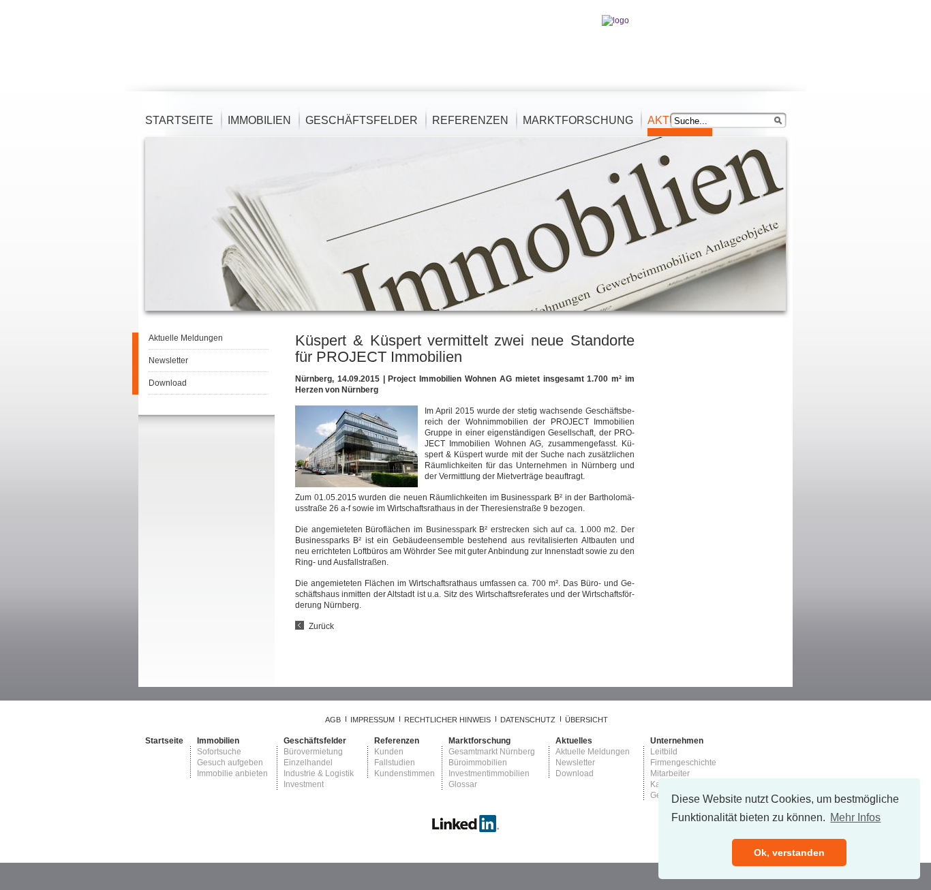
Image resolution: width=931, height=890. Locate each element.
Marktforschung (578, 120)
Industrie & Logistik (319, 773)
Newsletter (168, 360)
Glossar (462, 784)
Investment (304, 784)
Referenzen (470, 120)
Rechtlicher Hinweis (447, 720)
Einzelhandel (308, 762)
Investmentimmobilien (489, 773)
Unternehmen (676, 741)
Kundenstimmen (404, 773)
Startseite (179, 120)
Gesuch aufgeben (230, 762)
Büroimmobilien (477, 762)
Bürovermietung (313, 751)
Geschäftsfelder (361, 120)
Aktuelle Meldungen (186, 338)
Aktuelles (573, 741)
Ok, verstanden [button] (789, 852)
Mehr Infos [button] (855, 817)
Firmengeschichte (683, 762)
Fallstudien (394, 762)
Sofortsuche (219, 751)
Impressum (372, 720)
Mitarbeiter (670, 773)
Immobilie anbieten (232, 773)
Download (168, 383)
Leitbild (663, 751)
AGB (333, 720)
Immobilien (259, 120)
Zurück (321, 626)
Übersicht (586, 720)
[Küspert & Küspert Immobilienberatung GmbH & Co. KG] (465, 830)
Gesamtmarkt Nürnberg (491, 751)
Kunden (388, 751)
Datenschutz (527, 720)
